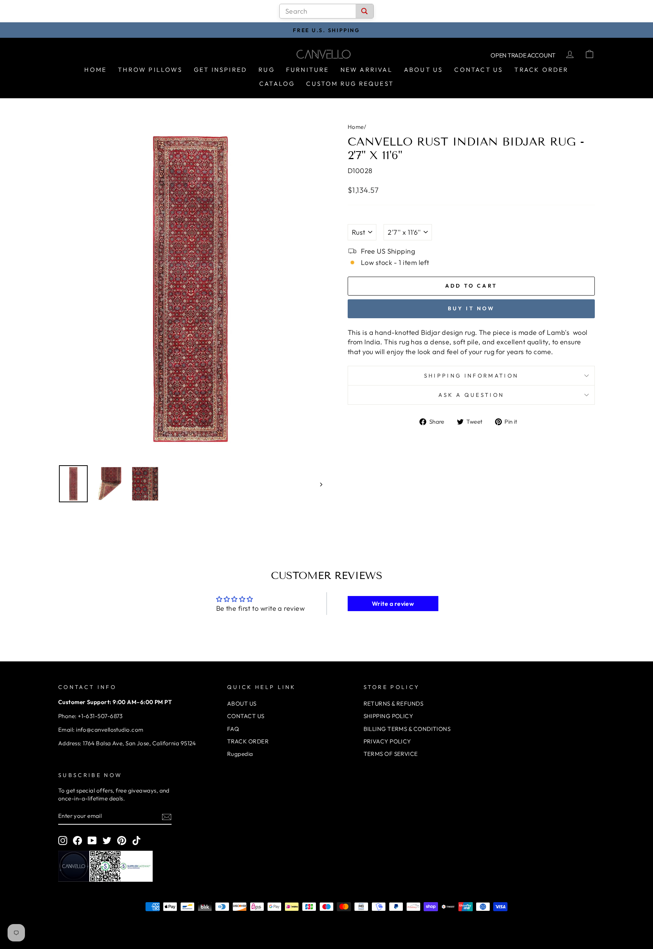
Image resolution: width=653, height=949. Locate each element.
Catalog (277, 83)
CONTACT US (246, 716)
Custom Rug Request (350, 83)
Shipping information (471, 375)
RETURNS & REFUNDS (394, 703)
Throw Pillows (150, 69)
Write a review (393, 603)
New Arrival (366, 69)
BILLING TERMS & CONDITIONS (407, 728)
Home (95, 69)
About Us (423, 69)
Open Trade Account (523, 55)
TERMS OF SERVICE (391, 753)
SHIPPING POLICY (388, 716)
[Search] (364, 11)
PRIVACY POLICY (387, 741)
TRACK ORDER (248, 741)
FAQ (233, 728)
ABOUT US (242, 703)
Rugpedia (240, 753)
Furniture (307, 69)
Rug (266, 69)
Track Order (541, 69)
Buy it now (471, 308)
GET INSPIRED (220, 69)
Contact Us (478, 69)
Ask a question (471, 395)
